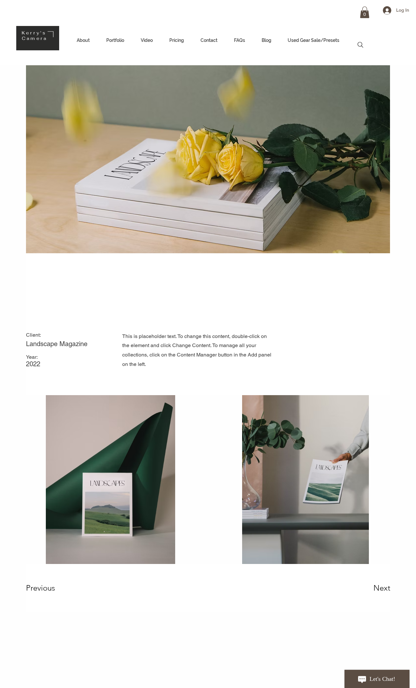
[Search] (360, 45)
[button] (365, 12)
